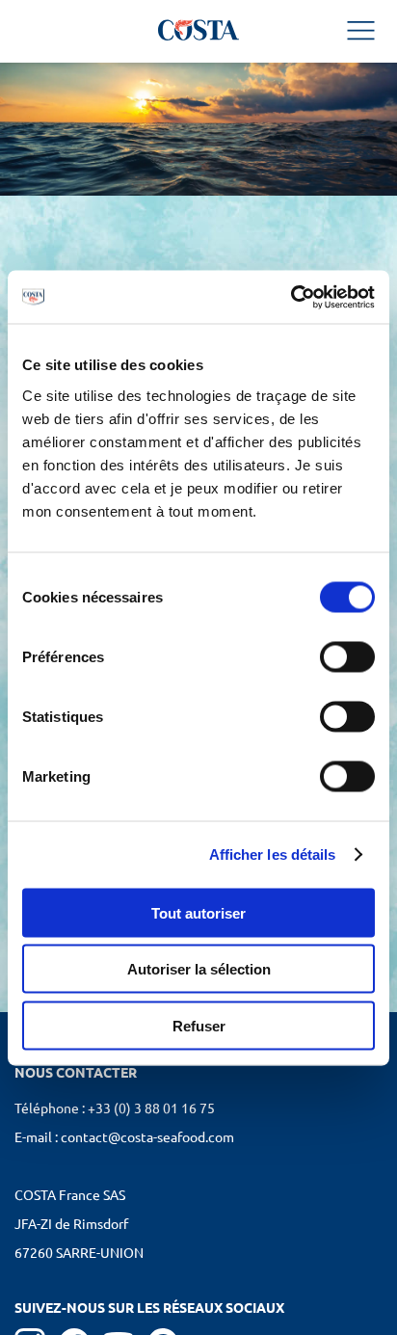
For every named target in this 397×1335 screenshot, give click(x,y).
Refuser (198, 1025)
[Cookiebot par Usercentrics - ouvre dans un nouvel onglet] (290, 296)
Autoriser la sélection (199, 969)
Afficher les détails (272, 854)
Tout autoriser (198, 912)
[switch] (347, 656)
